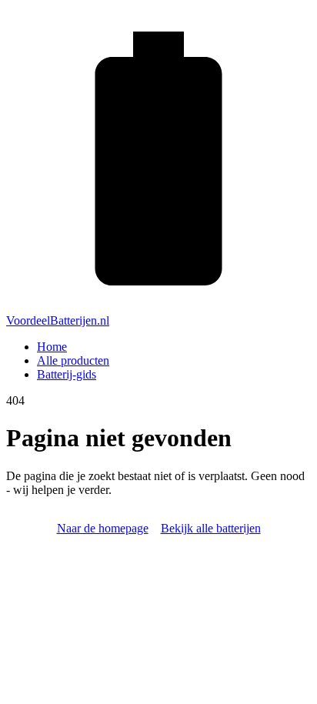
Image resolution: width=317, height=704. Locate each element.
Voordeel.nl (57, 320)
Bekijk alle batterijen (211, 528)
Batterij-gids (66, 374)
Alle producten (73, 360)
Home (52, 346)
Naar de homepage (102, 528)
